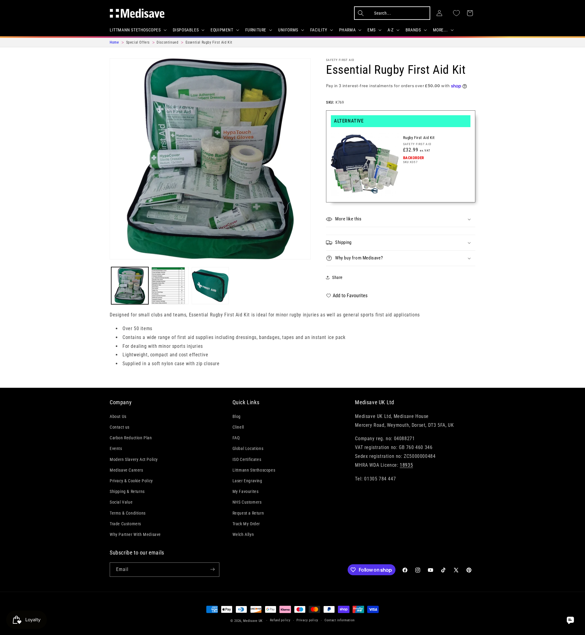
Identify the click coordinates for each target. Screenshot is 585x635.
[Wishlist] (456, 13)
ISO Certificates (246, 459)
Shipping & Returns (127, 491)
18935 (406, 465)
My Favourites (245, 491)
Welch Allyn (243, 534)
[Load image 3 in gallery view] (210, 285)
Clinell (238, 427)
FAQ (236, 437)
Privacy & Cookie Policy (131, 480)
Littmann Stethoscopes (253, 470)
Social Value (121, 502)
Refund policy (280, 621)
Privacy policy (307, 621)
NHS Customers (247, 502)
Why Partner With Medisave (135, 534)
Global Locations (248, 448)
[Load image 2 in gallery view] (170, 285)
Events (116, 448)
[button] (137, 29)
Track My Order (246, 523)
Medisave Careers (126, 470)
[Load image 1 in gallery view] (129, 285)
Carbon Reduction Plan (131, 437)
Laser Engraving (247, 480)
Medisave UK (253, 621)
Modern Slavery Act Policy (134, 459)
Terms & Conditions (128, 512)
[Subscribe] (212, 569)
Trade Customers (125, 523)
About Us (118, 416)
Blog (236, 416)
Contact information (339, 621)
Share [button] (337, 277)
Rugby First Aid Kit (419, 137)
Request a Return (248, 512)
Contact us (119, 427)
